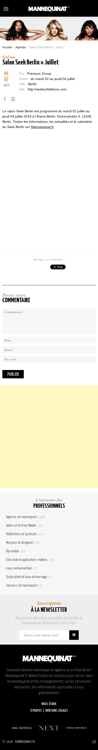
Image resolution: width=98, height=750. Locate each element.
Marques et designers (23, 542)
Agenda (20, 47)
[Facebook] (4, 99)
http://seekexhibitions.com (47, 89)
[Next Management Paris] (49, 728)
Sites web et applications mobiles (30, 560)
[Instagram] (13, 99)
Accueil (7, 47)
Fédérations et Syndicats (24, 534)
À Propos (36, 710)
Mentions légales (56, 710)
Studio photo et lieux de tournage (29, 577)
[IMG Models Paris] (21, 728)
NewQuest (94, 741)
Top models (16, 551)
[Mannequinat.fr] (49, 8)
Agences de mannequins (25, 517)
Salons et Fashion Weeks (24, 525)
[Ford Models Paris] (76, 728)
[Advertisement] (49, 436)
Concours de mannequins (24, 585)
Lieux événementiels (21, 568)
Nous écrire (49, 704)
